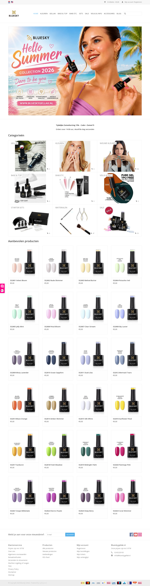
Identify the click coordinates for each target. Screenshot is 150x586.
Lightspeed (43, 583)
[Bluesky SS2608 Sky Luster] (126, 308)
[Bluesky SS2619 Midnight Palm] (92, 446)
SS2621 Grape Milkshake (20, 511)
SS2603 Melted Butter (87, 280)
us (12, 2)
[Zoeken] (125, 14)
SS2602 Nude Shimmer (53, 280)
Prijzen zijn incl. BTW (16, 548)
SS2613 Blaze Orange (18, 419)
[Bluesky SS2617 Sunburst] (23, 446)
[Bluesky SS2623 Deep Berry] (92, 492)
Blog (119, 13)
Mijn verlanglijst (83, 557)
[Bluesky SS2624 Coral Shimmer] (126, 492)
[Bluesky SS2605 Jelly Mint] (23, 308)
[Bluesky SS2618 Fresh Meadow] (58, 446)
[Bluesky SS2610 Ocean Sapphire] (58, 354)
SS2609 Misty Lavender (19, 372)
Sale (87, 13)
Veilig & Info (96, 13)
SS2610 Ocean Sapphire (53, 372)
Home (35, 13)
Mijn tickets (81, 554)
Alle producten (48, 548)
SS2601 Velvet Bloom (18, 280)
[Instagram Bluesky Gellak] (140, 534)
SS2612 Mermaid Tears (122, 372)
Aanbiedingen (48, 554)
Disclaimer (12, 572)
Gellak (53, 13)
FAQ (9, 566)
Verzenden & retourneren (17, 560)
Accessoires (109, 13)
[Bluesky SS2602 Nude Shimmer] (58, 262)
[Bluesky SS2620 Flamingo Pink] (126, 446)
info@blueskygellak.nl (122, 555)
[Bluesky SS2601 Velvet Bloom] (23, 262)
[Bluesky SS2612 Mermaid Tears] (126, 354)
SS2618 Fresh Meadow (53, 465)
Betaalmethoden (14, 557)
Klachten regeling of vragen (18, 563)
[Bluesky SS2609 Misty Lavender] (23, 354)
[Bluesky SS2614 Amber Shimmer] (58, 400)
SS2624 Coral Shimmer (122, 511)
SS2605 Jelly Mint (17, 326)
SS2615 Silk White (86, 419)
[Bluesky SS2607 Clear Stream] (92, 308)
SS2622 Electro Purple (53, 511)
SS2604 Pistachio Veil (121, 280)
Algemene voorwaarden (17, 554)
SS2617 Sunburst (17, 465)
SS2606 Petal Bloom (52, 326)
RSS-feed (46, 557)
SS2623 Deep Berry (86, 511)
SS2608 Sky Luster (120, 326)
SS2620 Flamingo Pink (122, 465)
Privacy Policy (13, 569)
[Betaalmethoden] (82, 583)
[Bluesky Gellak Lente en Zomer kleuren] (75, 70)
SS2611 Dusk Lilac (86, 372)
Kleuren (44, 13)
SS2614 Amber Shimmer (54, 419)
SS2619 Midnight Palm (88, 465)
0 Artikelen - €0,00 (113, 2)
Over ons (11, 551)
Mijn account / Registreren (133, 2)
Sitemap (11, 575)
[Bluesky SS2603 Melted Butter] (92, 262)
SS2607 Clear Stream (87, 326)
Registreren (81, 548)
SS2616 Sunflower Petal (122, 419)
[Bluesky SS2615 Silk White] (92, 400)
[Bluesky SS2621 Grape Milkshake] (23, 492)
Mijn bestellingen (83, 551)
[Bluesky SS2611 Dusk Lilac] (92, 354)
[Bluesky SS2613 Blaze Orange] (23, 400)
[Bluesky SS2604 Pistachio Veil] (126, 262)
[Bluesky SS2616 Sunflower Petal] (126, 400)
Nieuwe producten (49, 551)
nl (9, 2)
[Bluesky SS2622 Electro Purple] (58, 492)
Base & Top (62, 13)
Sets (81, 13)
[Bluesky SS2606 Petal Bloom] (58, 308)
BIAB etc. (73, 13)
